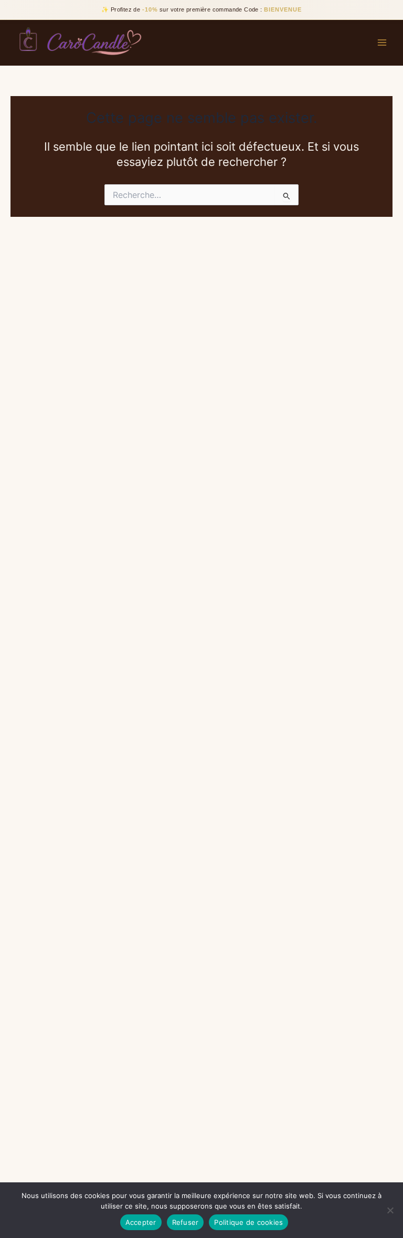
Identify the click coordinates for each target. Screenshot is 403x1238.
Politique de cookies (248, 1222)
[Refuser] (390, 1210)
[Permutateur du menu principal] (382, 42)
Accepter (140, 1222)
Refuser (185, 1222)
